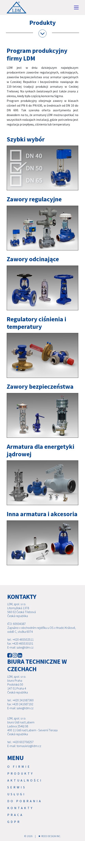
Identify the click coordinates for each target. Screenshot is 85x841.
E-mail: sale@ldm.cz (20, 647)
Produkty (20, 773)
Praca (15, 815)
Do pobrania (24, 801)
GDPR (14, 822)
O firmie (19, 767)
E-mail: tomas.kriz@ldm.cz (24, 746)
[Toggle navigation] (76, 7)
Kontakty (20, 808)
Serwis (16, 787)
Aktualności (24, 780)
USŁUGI (16, 794)
